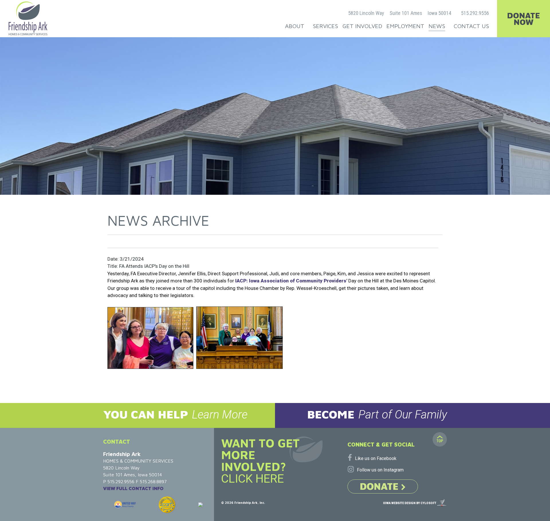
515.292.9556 (475, 13)
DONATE (380, 486)
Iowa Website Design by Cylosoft (409, 503)
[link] (290, 281)
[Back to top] (440, 439)
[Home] (28, 18)
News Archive (158, 220)
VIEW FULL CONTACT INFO (133, 488)
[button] (137, 415)
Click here (252, 478)
